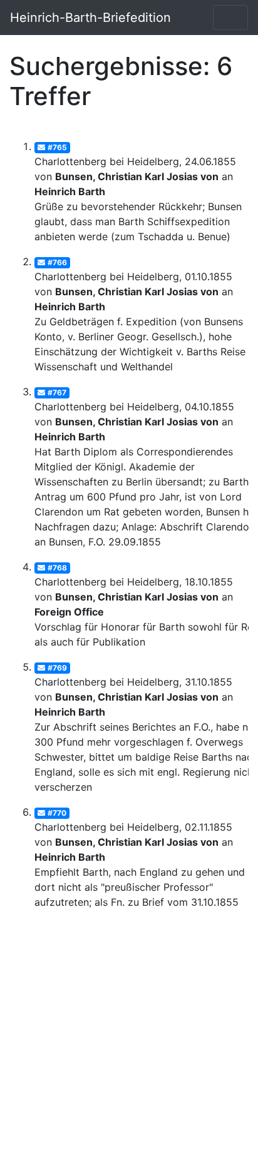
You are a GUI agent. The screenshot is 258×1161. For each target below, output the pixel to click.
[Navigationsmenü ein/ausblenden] (230, 17)
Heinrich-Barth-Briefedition (90, 17)
